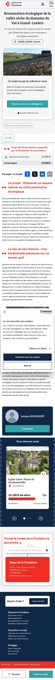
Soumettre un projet (17, 630)
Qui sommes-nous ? (15, 615)
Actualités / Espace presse (18, 623)
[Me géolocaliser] (47, 550)
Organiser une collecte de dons (19, 633)
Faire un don (41, 674)
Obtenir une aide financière (18, 639)
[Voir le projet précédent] (14, 518)
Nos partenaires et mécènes (18, 621)
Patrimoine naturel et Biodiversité (18, 125)
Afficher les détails (38, 348)
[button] (24, 518)
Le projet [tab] (8, 138)
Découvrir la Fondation (18, 612)
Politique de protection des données (26, 664)
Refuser (27, 366)
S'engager (12, 645)
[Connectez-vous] (43, 4)
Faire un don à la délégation (27, 104)
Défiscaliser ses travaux (16, 636)
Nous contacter (38, 601)
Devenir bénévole (14, 648)
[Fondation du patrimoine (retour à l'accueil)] (13, 4)
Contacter (27, 428)
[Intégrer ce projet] (49, 174)
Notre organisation (15, 618)
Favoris (15, 674)
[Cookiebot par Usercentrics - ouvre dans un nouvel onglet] (40, 312)
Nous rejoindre (13, 651)
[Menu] (51, 3)
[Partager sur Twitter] (35, 174)
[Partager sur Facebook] (27, 174)
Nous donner (12, 654)
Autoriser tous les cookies (27, 357)
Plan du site (6, 664)
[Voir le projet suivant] (41, 518)
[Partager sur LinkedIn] (42, 174)
